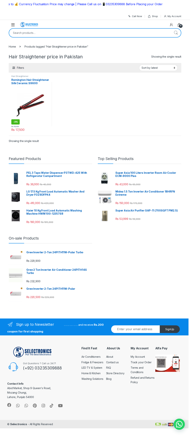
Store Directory (115, 373)
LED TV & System (91, 367)
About (109, 356)
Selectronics (18, 424)
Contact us (112, 362)
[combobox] (90, 33)
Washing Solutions (92, 378)
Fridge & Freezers (92, 362)
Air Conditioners (91, 356)
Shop (155, 16)
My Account (174, 16)
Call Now (137, 16)
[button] (179, 424)
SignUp (169, 329)
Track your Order (141, 362)
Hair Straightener (19, 76)
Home (12, 46)
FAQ (108, 367)
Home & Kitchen (91, 373)
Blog (109, 378)
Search (176, 33)
